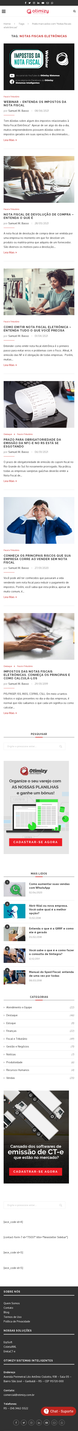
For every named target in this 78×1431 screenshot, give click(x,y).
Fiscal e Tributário (11, 97)
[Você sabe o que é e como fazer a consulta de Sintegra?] (14, 955)
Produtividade (40, 1062)
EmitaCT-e (9, 1351)
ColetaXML (10, 1346)
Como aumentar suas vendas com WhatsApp (49, 885)
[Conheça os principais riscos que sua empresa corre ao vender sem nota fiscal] (39, 520)
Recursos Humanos (40, 1069)
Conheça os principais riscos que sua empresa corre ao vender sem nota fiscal (37, 559)
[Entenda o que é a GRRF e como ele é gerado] (14, 934)
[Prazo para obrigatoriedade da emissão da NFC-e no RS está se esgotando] (39, 404)
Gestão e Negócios (40, 1046)
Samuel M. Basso (18, 110)
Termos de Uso (13, 1316)
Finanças (40, 1030)
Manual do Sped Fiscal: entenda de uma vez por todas (51, 973)
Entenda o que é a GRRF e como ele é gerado (51, 930)
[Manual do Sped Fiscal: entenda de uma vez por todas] (14, 977)
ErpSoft (8, 1342)
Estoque (40, 1023)
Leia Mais (9, 140)
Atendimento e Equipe (40, 1007)
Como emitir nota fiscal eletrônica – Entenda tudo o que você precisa (37, 328)
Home (7, 23)
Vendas (40, 1077)
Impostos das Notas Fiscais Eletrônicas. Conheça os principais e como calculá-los (37, 675)
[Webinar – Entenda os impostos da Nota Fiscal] (39, 66)
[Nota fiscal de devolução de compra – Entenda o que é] (39, 179)
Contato (8, 1307)
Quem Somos (12, 1303)
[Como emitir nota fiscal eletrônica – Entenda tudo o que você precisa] (39, 291)
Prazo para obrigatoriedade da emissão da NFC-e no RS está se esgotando (32, 443)
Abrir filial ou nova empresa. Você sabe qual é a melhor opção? (48, 909)
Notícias (40, 1054)
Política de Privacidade (17, 1321)
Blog (6, 1312)
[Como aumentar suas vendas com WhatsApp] (14, 889)
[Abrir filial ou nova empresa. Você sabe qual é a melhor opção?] (14, 911)
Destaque (8, 434)
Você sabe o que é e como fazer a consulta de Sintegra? (51, 952)
